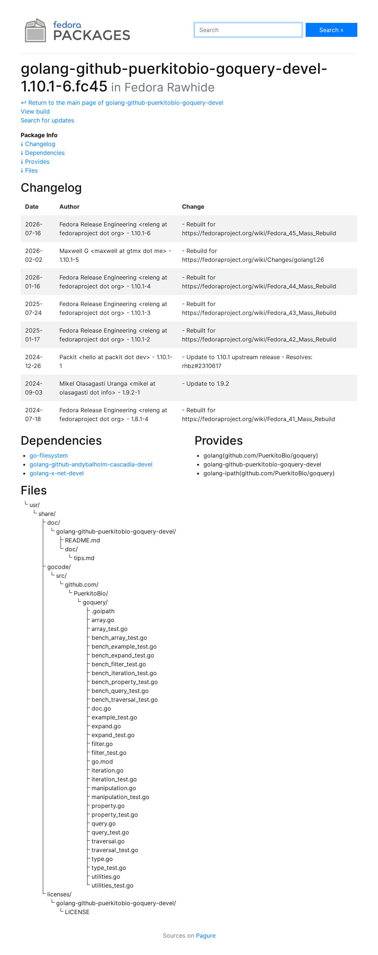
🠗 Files (29, 170)
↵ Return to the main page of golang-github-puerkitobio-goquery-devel (122, 102)
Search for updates (47, 120)
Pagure (206, 935)
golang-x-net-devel (57, 473)
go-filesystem (49, 455)
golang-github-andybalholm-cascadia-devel (91, 464)
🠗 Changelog (38, 143)
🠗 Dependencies (43, 152)
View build (35, 111)
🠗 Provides (35, 161)
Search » (331, 30)
